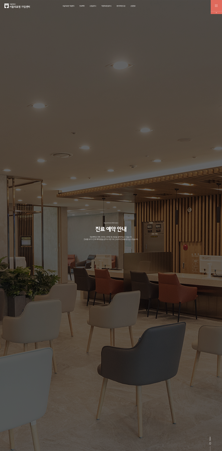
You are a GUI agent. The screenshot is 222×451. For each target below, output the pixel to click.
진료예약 (81, 6)
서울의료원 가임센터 (68, 6)
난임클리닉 (93, 6)
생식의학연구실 (120, 6)
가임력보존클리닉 (106, 6)
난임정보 (133, 6)
